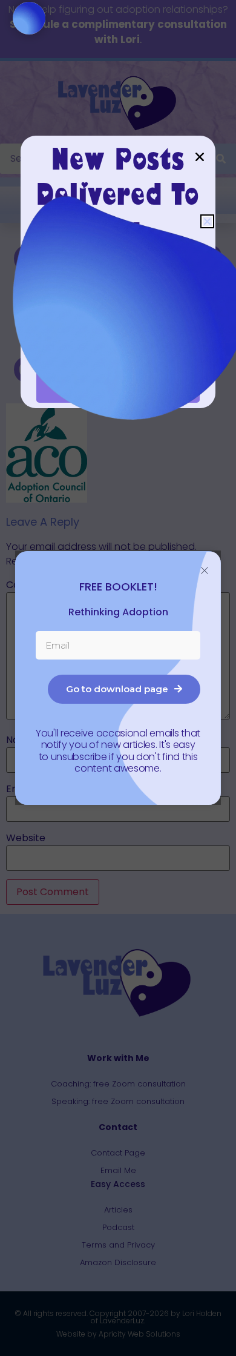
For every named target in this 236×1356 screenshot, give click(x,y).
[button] (207, 221)
